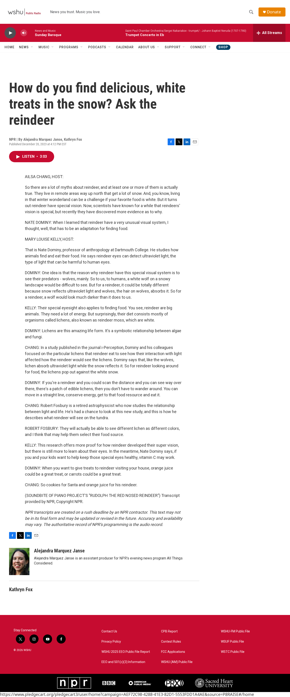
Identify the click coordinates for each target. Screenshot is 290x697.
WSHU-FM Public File (235, 631)
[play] (10, 33)
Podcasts (97, 47)
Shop (223, 47)
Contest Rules (171, 641)
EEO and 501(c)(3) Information (123, 662)
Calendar (125, 47)
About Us (146, 47)
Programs (68, 47)
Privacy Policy (111, 641)
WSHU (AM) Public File (177, 662)
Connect (198, 47)
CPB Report (169, 631)
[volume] (24, 33)
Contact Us (109, 631)
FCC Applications (173, 651)
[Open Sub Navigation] (32, 47)
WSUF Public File (232, 641)
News (24, 47)
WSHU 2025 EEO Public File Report (126, 651)
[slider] (31, 32)
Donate (274, 12)
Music (44, 47)
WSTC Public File (232, 651)
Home (9, 47)
